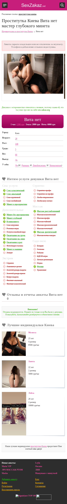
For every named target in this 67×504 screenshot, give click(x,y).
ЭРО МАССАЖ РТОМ (12, 470)
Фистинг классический (16, 284)
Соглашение (40, 486)
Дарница (25, 165)
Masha (5, 473)
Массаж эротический (47, 232)
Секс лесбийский (14, 201)
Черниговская (55, 165)
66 (16, 154)
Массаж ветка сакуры (46, 235)
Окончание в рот (14, 242)
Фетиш (40, 266)
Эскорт (10, 252)
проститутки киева (27, 14)
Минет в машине (14, 249)
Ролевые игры (13, 228)
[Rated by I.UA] (43, 497)
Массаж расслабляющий (48, 211)
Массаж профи (43, 218)
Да (16, 160)
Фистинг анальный (14, 280)
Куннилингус (13, 221)
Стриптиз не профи (45, 194)
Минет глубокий (14, 218)
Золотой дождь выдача (16, 270)
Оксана (38, 466)
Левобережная (39, 165)
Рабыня (40, 252)
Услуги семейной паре (16, 232)
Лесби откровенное (45, 197)
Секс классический (15, 190)
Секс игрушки (13, 225)
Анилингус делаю (14, 266)
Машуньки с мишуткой (46, 473)
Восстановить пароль (11, 489)
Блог (37, 479)
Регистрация (7, 486)
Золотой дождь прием (16, 273)
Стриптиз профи (44, 190)
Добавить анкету (9, 479)
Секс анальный (14, 194)
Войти (4, 483)
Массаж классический (46, 214)
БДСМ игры (42, 256)
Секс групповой (13, 197)
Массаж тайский (44, 221)
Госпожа (40, 249)
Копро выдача (13, 277)
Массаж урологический (47, 225)
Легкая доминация (45, 259)
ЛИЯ (37, 470)
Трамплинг (41, 270)
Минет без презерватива (18, 214)
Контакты (39, 483)
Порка (39, 263)
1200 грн (20, 124)
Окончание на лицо (16, 239)
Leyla (37, 463)
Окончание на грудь (16, 235)
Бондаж (40, 246)
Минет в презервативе (17, 204)
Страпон (10, 263)
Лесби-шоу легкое (44, 201)
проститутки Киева (38, 446)
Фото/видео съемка (15, 246)
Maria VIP (6, 466)
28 (16, 138)
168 (16, 144)
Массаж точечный (44, 228)
